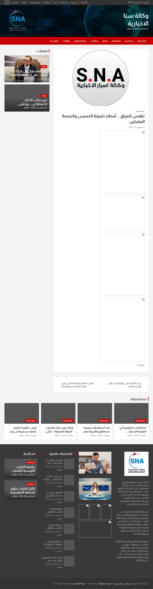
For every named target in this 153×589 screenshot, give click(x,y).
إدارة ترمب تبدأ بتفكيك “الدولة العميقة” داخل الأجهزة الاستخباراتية (59, 431)
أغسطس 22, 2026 (54, 547)
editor (26, 78)
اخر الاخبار (29, 453)
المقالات (41, 51)
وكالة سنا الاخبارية (122, 583)
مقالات (24, 2)
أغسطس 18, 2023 (137, 127)
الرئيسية (84, 2)
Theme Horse (104, 583)
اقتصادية (63, 2)
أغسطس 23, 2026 (39, 78)
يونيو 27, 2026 (104, 435)
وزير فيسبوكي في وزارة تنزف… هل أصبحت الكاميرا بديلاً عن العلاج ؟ (29, 75)
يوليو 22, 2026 (140, 435)
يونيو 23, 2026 (67, 435)
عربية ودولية (35, 2)
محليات (46, 2)
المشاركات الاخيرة (60, 453)
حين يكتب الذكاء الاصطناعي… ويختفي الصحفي (33, 104)
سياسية (74, 2)
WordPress (79, 583)
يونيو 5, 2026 (31, 435)
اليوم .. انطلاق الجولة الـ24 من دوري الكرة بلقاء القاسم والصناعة (77, 385)
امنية (55, 2)
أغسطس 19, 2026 (27, 496)
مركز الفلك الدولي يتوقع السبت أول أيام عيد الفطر (124, 385)
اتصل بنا (14, 2)
